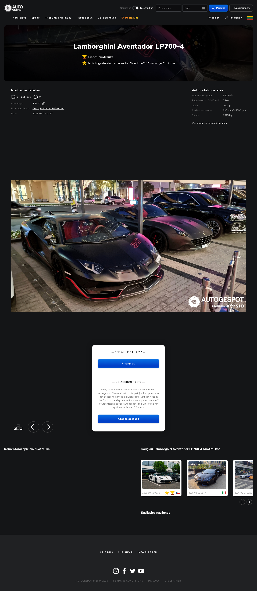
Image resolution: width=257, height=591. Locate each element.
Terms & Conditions (128, 580)
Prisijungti (128, 364)
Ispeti (216, 17)
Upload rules (107, 17)
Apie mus (106, 552)
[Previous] (242, 501)
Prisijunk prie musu (58, 17)
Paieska (220, 8)
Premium (131, 17)
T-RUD (36, 103)
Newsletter (147, 552)
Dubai (36, 108)
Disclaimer (173, 580)
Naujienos (125, 8)
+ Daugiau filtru (241, 8)
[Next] (249, 501)
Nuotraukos (146, 8)
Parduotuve (85, 17)
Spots (35, 17)
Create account (128, 419)
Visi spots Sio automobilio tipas (209, 123)
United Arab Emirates (52, 108)
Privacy (154, 580)
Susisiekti (126, 552)
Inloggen (236, 17)
